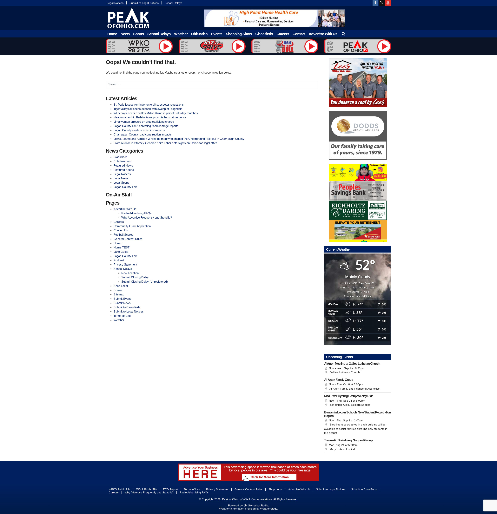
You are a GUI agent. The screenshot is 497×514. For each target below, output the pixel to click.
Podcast (119, 260)
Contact (299, 34)
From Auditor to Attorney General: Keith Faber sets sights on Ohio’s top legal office (165, 143)
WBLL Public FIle (146, 489)
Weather (181, 34)
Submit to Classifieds (127, 307)
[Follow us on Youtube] (388, 3)
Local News (121, 178)
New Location (130, 273)
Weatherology (268, 508)
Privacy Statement (125, 264)
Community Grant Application (132, 226)
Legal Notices (115, 2)
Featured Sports (124, 169)
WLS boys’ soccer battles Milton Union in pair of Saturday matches (156, 113)
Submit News (122, 303)
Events (216, 34)
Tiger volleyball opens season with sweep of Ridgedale (148, 108)
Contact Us (121, 230)
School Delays (173, 2)
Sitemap (119, 294)
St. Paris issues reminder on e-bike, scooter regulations (149, 104)
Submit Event (122, 298)
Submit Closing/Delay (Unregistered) (144, 281)
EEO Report (170, 489)
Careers (282, 34)
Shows (118, 290)
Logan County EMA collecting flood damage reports (146, 126)
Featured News (123, 165)
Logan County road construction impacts (139, 130)
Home (112, 34)
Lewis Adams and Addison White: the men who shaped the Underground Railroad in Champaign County (179, 138)
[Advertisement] (274, 18)
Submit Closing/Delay (135, 277)
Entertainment (122, 161)
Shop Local (121, 285)
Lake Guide (121, 251)
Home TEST (121, 247)
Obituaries (199, 34)
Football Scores (123, 234)
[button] (343, 34)
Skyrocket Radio (257, 505)
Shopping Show (239, 34)
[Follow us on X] (382, 3)
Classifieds (264, 34)
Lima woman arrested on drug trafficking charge (144, 121)
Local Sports (121, 182)
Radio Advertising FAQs (136, 213)
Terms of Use (122, 315)
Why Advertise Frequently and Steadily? (146, 217)
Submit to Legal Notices (144, 2)
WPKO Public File (119, 489)
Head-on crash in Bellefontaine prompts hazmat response (150, 117)
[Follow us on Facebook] (375, 3)
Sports (138, 34)
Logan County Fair (125, 186)
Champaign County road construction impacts (143, 134)
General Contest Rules (128, 239)
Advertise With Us (323, 34)
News (125, 34)
